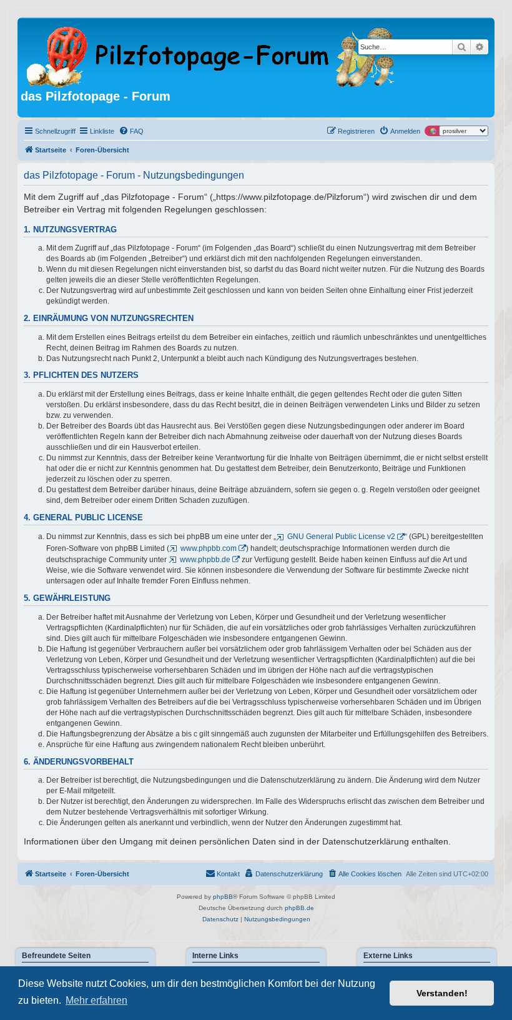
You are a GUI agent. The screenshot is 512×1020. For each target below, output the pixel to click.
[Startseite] (211, 55)
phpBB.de (299, 907)
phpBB (223, 896)
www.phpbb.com (208, 548)
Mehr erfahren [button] (96, 1000)
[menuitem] (131, 131)
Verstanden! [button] (442, 993)
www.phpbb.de (205, 559)
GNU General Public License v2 (341, 536)
